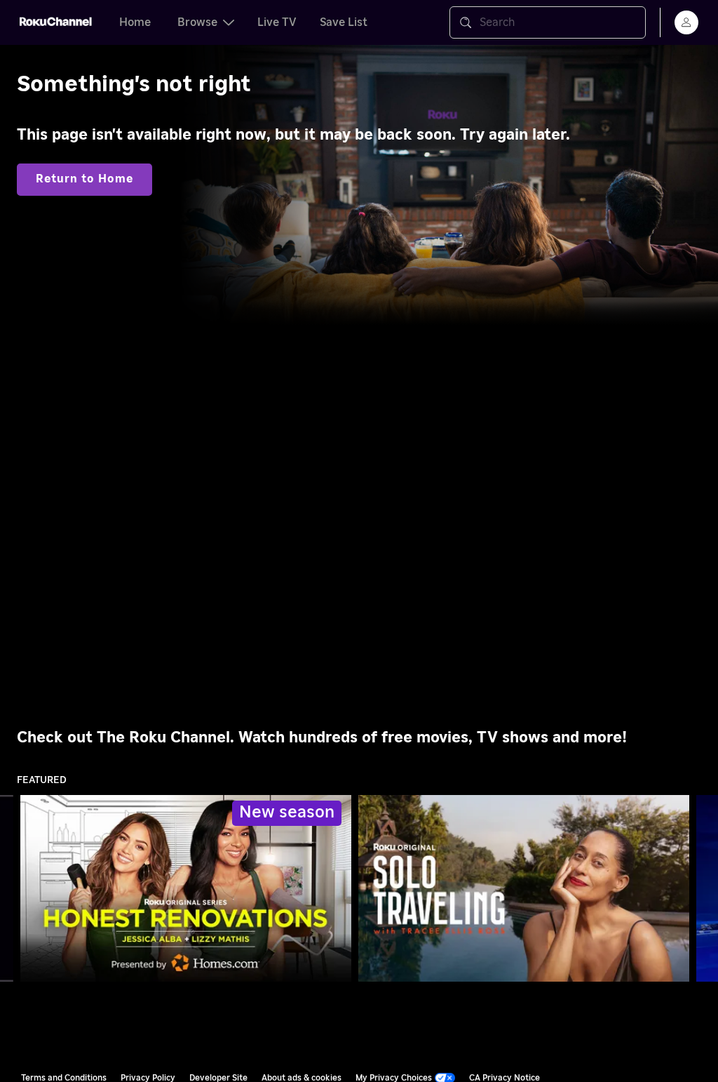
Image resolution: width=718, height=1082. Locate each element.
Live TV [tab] (277, 22)
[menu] (686, 22)
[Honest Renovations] (185, 888)
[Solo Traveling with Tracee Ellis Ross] (523, 888)
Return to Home (84, 179)
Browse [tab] (197, 22)
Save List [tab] (343, 22)
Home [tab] (135, 22)
